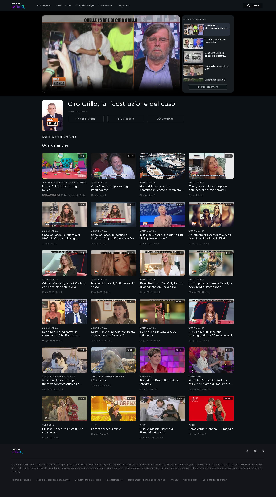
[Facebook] (247, 451)
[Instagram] (255, 451)
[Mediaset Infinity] (19, 5)
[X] (263, 451)
